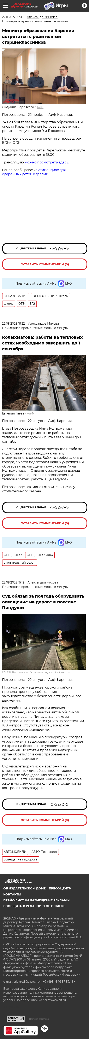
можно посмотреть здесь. (47, 162)
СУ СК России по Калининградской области (36, 672)
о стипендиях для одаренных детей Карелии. (34, 172)
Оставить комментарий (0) (45, 264)
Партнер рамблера (39, 1019)
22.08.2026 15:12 (13, 582)
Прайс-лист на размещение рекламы (36, 900)
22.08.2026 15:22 (13, 323)
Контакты (12, 894)
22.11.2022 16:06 (13, 17)
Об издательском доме (24, 888)
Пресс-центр (60, 888)
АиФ (40, 107)
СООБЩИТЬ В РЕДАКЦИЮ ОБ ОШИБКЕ (34, 906)
